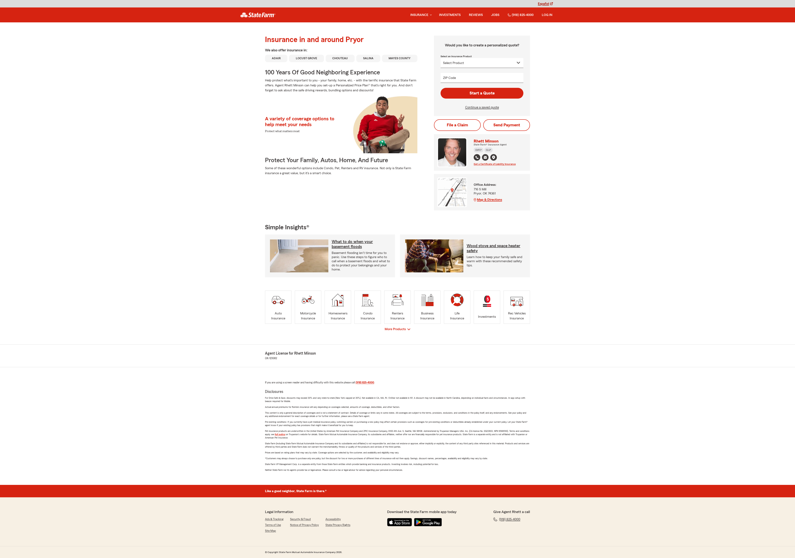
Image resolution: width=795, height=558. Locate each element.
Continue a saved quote (482, 107)
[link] (257, 15)
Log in (547, 15)
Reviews (476, 15)
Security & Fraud (300, 519)
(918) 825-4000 (523, 15)
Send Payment (506, 125)
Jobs (495, 15)
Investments (450, 15)
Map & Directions (489, 199)
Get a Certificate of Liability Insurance (495, 164)
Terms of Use (273, 525)
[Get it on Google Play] (428, 522)
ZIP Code (449, 78)
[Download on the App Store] (399, 522)
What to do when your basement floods (352, 244)
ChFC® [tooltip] (478, 150)
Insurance (419, 15)
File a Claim (457, 125)
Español (543, 3)
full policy (280, 434)
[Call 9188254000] (477, 157)
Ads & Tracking (274, 519)
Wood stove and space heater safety (493, 248)
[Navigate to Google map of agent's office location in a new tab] (493, 157)
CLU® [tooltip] (488, 150)
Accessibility (333, 519)
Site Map (270, 530)
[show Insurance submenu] (430, 15)
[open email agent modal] (485, 158)
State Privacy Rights (337, 525)
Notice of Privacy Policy (304, 525)
